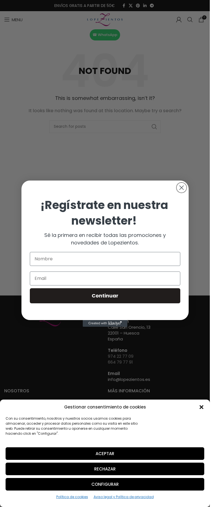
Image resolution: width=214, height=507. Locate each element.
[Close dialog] (181, 188)
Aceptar (105, 453)
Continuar (105, 295)
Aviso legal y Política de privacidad (124, 496)
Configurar (105, 484)
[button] (201, 407)
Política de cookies (72, 496)
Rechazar (105, 469)
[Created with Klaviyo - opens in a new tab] (105, 323)
